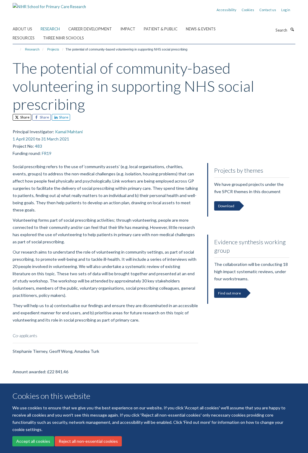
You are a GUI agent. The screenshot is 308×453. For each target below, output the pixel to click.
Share (24, 117)
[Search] (292, 29)
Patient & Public (160, 28)
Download (226, 206)
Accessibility (226, 10)
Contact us (267, 10)
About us (22, 28)
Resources (24, 37)
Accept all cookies (33, 441)
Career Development (90, 28)
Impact (127, 28)
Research (50, 28)
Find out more (229, 293)
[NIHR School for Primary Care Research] (49, 4)
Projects (53, 49)
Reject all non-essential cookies (88, 441)
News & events (201, 28)
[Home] (18, 49)
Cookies (248, 10)
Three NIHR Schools (63, 37)
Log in (285, 10)
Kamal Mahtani (69, 131)
